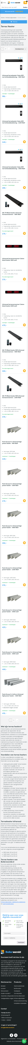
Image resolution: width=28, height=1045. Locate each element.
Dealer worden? (5, 993)
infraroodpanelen (6, 902)
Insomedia (18, 1041)
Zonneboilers (18, 993)
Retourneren (4, 991)
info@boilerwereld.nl (7, 1027)
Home (3, 18)
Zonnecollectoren (19, 996)
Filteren (15, 22)
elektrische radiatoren (18, 902)
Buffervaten (17, 988)
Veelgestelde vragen (7, 998)
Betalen (3, 986)
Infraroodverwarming (20, 1001)
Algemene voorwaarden (8, 1039)
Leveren (3, 988)
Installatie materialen (20, 1003)
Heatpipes (17, 991)
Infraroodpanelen (11, 18)
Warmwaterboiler (19, 986)
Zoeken (25, 7)
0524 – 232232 (6, 1020)
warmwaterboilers (8, 904)
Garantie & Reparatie (7, 996)
